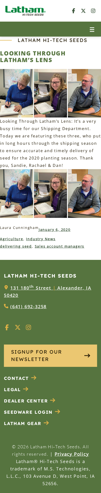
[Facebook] (73, 10)
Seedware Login (28, 412)
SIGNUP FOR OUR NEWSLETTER (36, 355)
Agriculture (11, 239)
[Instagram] (93, 10)
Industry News (40, 239)
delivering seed (16, 246)
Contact (16, 378)
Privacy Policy (72, 454)
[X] (83, 10)
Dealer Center (26, 401)
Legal (12, 389)
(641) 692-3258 (28, 306)
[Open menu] (92, 29)
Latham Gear (22, 423)
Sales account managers (60, 246)
